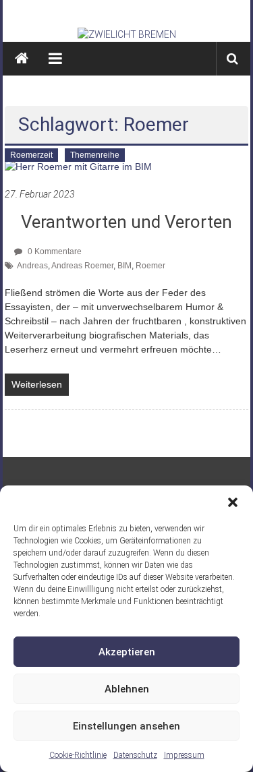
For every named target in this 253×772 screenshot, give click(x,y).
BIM (124, 265)
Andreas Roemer (82, 265)
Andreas (32, 265)
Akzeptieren (127, 652)
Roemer (150, 265)
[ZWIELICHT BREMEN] (127, 34)
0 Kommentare (54, 251)
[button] (233, 502)
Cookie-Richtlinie (78, 755)
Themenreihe (94, 155)
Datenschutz (135, 755)
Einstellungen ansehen (126, 726)
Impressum (184, 755)
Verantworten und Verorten (126, 222)
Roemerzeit (31, 155)
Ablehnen (127, 689)
